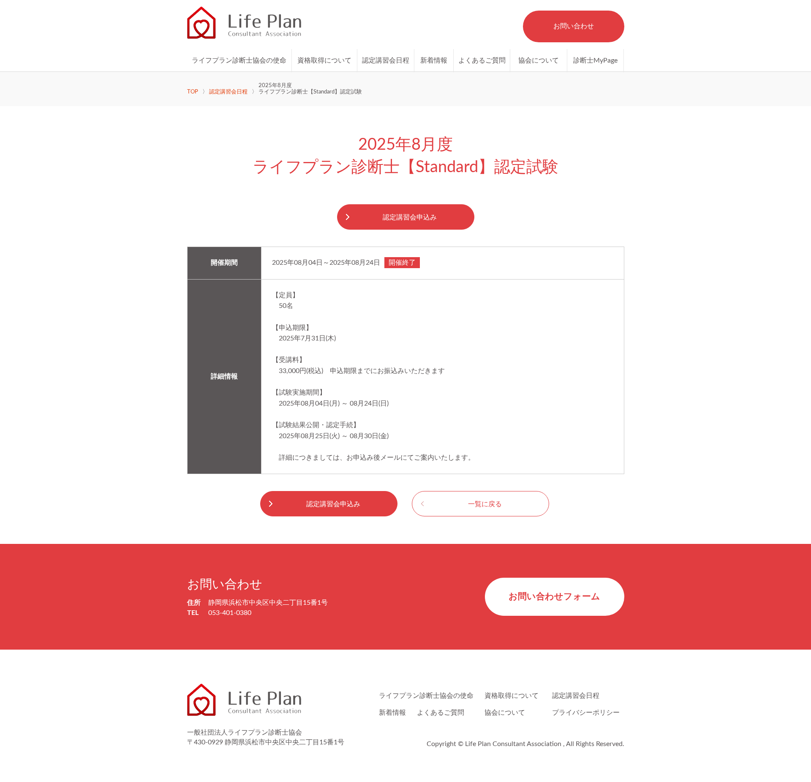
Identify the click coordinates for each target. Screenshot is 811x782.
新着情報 (433, 60)
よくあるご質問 (482, 60)
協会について (538, 60)
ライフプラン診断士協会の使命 (239, 60)
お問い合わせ (573, 26)
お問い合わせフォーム (554, 596)
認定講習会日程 (385, 60)
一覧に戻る (485, 504)
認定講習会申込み (410, 217)
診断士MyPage (595, 60)
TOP (192, 91)
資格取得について (324, 60)
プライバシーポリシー (586, 712)
